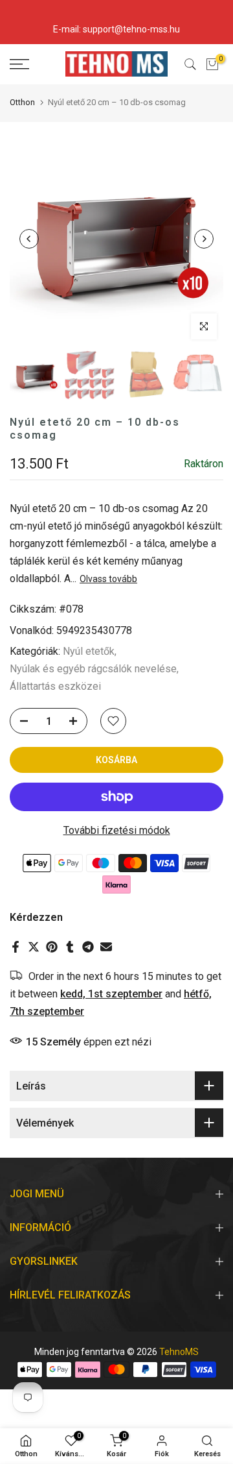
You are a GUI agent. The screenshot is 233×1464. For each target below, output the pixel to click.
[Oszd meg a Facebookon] (15, 947)
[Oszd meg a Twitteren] (33, 947)
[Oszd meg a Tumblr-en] (70, 947)
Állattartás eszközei (55, 686)
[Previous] (29, 239)
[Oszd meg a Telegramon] (88, 947)
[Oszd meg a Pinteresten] (52, 947)
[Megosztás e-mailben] (106, 947)
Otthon (22, 102)
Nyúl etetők (89, 651)
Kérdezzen (36, 917)
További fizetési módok (116, 830)
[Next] (204, 239)
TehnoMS (179, 1352)
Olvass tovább (108, 579)
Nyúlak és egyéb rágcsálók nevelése (93, 669)
